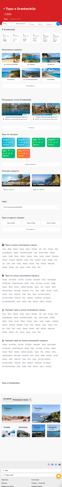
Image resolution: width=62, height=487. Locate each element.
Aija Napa (49, 290)
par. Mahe (20, 279)
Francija (28, 267)
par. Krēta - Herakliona (44, 294)
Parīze (29, 294)
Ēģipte (9, 249)
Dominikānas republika (26, 252)
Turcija (4, 249)
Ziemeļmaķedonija (7, 252)
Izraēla (44, 260)
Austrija (42, 256)
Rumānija (43, 263)
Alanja (18, 301)
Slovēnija (11, 267)
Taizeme (22, 267)
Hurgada (4, 279)
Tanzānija (29, 256)
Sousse (44, 279)
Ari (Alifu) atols (6, 283)
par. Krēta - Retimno (7, 298)
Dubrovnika (25, 290)
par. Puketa (39, 283)
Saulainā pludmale (7, 290)
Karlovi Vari (17, 294)
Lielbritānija (55, 256)
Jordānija (50, 260)
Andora (36, 256)
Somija (34, 267)
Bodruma (35, 301)
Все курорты (30, 86)
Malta (13, 263)
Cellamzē (47, 287)
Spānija (9, 14)
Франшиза (5, 479)
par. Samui (46, 283)
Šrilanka (23, 256)
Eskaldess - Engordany (27, 287)
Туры (6, 19)
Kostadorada (38, 298)
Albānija (16, 252)
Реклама (4, 483)
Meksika (4, 256)
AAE (40, 249)
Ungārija (48, 256)
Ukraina (17, 256)
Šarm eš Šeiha (12, 279)
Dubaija (53, 283)
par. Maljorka (47, 298)
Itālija (56, 249)
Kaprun (37, 287)
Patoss (10, 294)
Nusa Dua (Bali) (52, 279)
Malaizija (25, 263)
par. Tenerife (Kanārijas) (8, 301)
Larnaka (56, 290)
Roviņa (37, 290)
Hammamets (36, 279)
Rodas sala (17, 298)
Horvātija (50, 249)
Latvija (8, 263)
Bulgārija (15, 249)
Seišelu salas (51, 263)
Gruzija (26, 260)
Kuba (55, 260)
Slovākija (4, 267)
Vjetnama (4, 260)
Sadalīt (43, 290)
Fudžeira (4, 287)
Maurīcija (31, 263)
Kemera (42, 301)
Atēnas (34, 294)
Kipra (44, 249)
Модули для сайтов (8, 486)
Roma (23, 298)
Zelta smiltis (17, 290)
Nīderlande (19, 260)
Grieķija (22, 249)
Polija (37, 263)
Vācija (31, 260)
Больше (31, 128)
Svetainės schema (37, 486)
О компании (35, 479)
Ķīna (3, 263)
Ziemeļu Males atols (17, 283)
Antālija (24, 301)
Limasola (4, 294)
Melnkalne (34, 249)
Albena (54, 287)
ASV (17, 267)
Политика (42, 483)
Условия (34, 483)
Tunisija (11, 256)
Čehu (39, 267)
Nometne (16, 287)
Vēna (42, 287)
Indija (35, 252)
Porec (31, 290)
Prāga (23, 294)
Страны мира (15, 19)
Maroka (19, 263)
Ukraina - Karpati (43, 252)
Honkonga (12, 260)
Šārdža (10, 287)
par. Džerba (28, 279)
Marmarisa (48, 301)
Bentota (27, 283)
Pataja (32, 283)
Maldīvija (52, 252)
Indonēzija (37, 260)
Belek (29, 301)
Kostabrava (30, 298)
